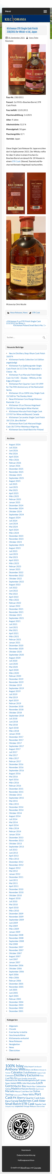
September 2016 (16, 770)
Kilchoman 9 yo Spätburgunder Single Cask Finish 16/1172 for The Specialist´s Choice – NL (24, 368)
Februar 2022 (15, 603)
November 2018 (16, 709)
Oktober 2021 (15, 615)
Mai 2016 (13, 776)
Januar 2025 (14, 502)
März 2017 (14, 758)
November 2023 (16, 539)
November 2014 (16, 810)
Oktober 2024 (15, 511)
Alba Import (29, 1066)
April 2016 (14, 779)
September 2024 (16, 514)
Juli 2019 (13, 694)
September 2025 (16, 478)
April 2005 (14, 996)
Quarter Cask (32, 1097)
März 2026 (14, 460)
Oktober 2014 (15, 813)
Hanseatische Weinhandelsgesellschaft (22, 1080)
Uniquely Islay (9, 1106)
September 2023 (16, 545)
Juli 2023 (13, 551)
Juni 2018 (13, 721)
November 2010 (16, 892)
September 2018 (16, 715)
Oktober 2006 (15, 968)
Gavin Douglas (22, 1078)
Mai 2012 (13, 871)
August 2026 (15, 444)
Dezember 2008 (16, 935)
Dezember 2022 (16, 572)
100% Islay (14, 1065)
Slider (42, 1100)
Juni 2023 (13, 554)
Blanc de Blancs (32, 1070)
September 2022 (16, 581)
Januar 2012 (14, 874)
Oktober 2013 (15, 843)
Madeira (16, 1088)
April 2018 (14, 728)
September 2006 (16, 971)
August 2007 (15, 956)
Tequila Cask (40, 1104)
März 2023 (14, 563)
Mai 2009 (13, 926)
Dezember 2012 (16, 862)
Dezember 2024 (16, 505)
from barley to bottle (18, 1032)
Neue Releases (16, 312)
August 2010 (15, 898)
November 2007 (16, 950)
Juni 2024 (13, 523)
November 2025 (16, 472)
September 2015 (16, 798)
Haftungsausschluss (26, 1160)
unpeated (19, 1106)
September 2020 (16, 654)
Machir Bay (19, 1086)
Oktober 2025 (15, 475)
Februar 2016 (15, 785)
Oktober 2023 (15, 542)
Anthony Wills (15, 1069)
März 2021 (14, 636)
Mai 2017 (13, 755)
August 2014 (15, 816)
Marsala (9, 1091)
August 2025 (15, 481)
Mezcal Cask (20, 1091)
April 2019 (14, 700)
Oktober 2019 (15, 685)
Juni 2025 (13, 487)
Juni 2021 (13, 627)
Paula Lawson (17, 1095)
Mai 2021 (13, 630)
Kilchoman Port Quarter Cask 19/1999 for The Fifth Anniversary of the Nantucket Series (24, 387)
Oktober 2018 (15, 712)
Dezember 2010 (16, 889)
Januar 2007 (14, 962)
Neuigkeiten (14, 1044)
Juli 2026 (13, 447)
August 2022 (15, 584)
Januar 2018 (14, 734)
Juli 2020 (13, 660)
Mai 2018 (13, 725)
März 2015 (14, 804)
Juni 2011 (13, 880)
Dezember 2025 (16, 469)
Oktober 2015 (15, 795)
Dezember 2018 (16, 706)
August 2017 (15, 749)
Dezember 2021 (16, 609)
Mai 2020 (13, 667)
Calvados (16, 1072)
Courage (37, 1168)
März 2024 (14, 533)
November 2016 (16, 767)
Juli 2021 (13, 624)
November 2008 (16, 938)
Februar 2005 (15, 999)
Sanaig (14, 1100)
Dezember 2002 (16, 1008)
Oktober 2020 (15, 651)
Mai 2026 (13, 453)
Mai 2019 (13, 697)
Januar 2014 (14, 834)
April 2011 (14, 886)
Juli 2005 (13, 990)
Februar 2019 (15, 703)
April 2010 (14, 907)
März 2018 (14, 731)
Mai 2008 (13, 944)
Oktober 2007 (15, 953)
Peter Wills (28, 1094)
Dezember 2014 (16, 807)
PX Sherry (19, 1097)
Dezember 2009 (16, 913)
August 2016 (15, 773)
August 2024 (15, 517)
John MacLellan (29, 1083)
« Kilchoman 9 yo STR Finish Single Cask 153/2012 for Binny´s (23, 322)
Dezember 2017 (16, 737)
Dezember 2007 (16, 947)
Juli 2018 (13, 718)
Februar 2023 (15, 566)
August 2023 (15, 548)
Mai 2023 (13, 557)
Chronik (12, 1029)
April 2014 (14, 825)
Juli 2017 (13, 752)
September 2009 (16, 919)
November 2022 (16, 575)
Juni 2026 (13, 450)
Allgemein (13, 1026)
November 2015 (16, 792)
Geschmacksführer (17, 1035)
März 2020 (14, 673)
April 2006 (14, 974)
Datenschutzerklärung (26, 1155)
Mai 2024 (13, 526)
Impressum (26, 1150)
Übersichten (14, 1050)
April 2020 (14, 670)
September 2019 (16, 688)
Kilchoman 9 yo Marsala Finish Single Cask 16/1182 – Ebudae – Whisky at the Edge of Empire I (24, 378)
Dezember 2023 (16, 536)
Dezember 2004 (16, 1002)
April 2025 (14, 493)
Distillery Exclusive (26, 1075)
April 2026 (14, 456)
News (25, 312)
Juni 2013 (13, 853)
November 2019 (16, 682)
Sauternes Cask (29, 1100)
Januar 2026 (14, 466)
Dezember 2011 (16, 877)
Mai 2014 (13, 822)
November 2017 (16, 740)
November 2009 (16, 916)
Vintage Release (29, 1106)
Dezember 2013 (16, 837)
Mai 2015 (13, 801)
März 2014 (14, 828)
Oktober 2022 (15, 578)
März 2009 (14, 929)
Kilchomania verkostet (19, 1038)
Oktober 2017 (15, 743)
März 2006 (14, 977)
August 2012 (15, 868)
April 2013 (14, 855)
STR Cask (16, 161)
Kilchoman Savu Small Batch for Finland (26, 429)
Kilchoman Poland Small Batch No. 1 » (29, 325)
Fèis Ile (13, 1078)
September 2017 (16, 746)
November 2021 (16, 612)
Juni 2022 (13, 590)
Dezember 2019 (16, 679)
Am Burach (38, 1066)
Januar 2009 (14, 932)
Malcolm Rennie (28, 1089)
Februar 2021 (15, 639)
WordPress (25, 1168)
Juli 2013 (13, 849)
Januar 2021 (14, 642)
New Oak (29, 1091)
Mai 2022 (13, 594)
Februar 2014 (15, 831)
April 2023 (14, 560)
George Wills (32, 1078)
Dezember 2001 (16, 1011)
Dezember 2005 (16, 983)
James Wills (16, 1083)
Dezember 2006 (16, 965)
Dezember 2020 (16, 645)
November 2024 (16, 508)
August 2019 (15, 691)
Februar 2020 (15, 676)
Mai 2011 (13, 883)
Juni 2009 (13, 923)
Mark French (40, 1089)
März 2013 (14, 859)
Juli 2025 (13, 484)
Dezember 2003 (16, 1005)
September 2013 (16, 846)
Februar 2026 (15, 463)
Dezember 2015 (16, 789)
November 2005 (16, 987)
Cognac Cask (41, 1073)
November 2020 (16, 648)
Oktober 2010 (15, 895)
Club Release (29, 1072)
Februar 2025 (15, 499)
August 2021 (15, 621)
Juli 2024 (13, 520)
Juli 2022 (13, 587)
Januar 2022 (14, 606)
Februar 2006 (15, 980)
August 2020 (15, 658)
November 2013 (16, 840)
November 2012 (16, 865)
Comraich (9, 1075)
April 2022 (14, 597)
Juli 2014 (13, 819)
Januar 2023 (14, 569)
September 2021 (16, 618)
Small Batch (13, 1104)
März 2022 (14, 600)
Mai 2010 (13, 904)
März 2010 (14, 910)
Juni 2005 (13, 993)
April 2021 (14, 633)
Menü (8, 11)
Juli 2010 (13, 901)
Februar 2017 (15, 761)
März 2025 (14, 496)
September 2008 (16, 941)
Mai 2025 (13, 490)
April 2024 (14, 530)
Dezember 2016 (16, 764)
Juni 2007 (13, 959)
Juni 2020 (13, 664)
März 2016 (14, 782)
